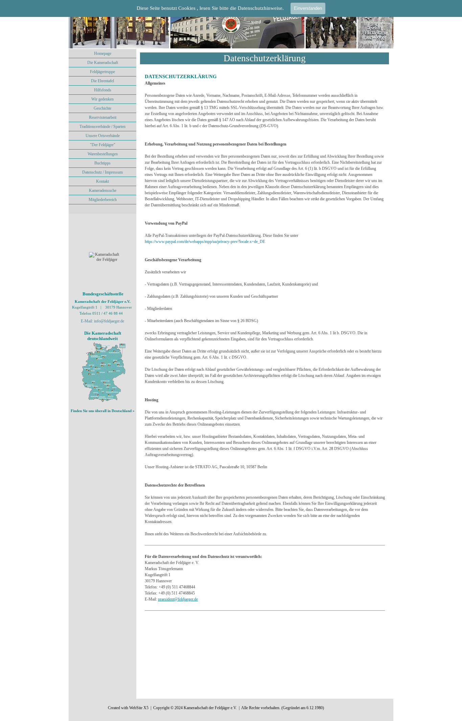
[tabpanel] (265, 349)
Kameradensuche (102, 190)
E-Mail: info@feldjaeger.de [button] (102, 321)
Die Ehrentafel (102, 80)
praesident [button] (166, 599)
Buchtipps (102, 163)
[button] (186, 599)
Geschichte (102, 108)
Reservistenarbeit (102, 117)
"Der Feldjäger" (102, 144)
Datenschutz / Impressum (102, 172)
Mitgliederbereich (103, 199)
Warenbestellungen (103, 154)
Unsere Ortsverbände (103, 135)
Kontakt (102, 181)
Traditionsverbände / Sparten (102, 126)
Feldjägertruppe (102, 71)
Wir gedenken (102, 99)
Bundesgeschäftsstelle (103, 293)
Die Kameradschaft (102, 62)
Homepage (102, 53)
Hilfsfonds (102, 90)
